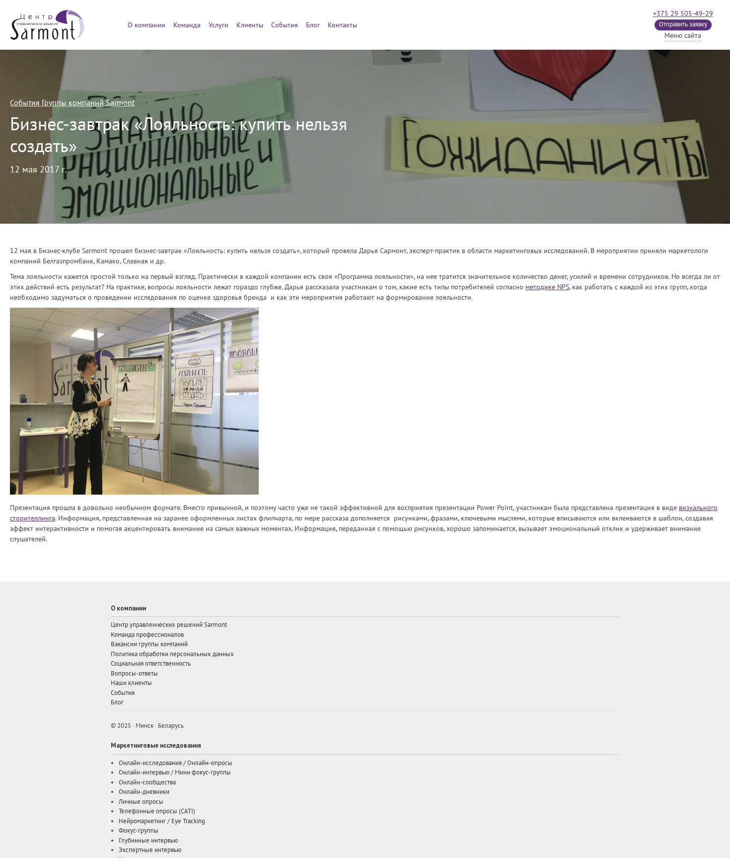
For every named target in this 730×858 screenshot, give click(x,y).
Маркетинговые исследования (156, 745)
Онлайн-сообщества (147, 782)
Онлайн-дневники (144, 792)
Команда (187, 25)
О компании (146, 25)
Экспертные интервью (150, 850)
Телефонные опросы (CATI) (157, 811)
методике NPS (547, 287)
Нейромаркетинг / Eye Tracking (162, 821)
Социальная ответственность (151, 664)
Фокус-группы (138, 831)
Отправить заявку (683, 24)
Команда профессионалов (147, 635)
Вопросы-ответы (134, 674)
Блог (313, 25)
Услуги (218, 25)
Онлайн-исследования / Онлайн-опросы (175, 763)
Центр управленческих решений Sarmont (169, 625)
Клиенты (249, 25)
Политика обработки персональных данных (172, 654)
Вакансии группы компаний (149, 644)
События (284, 25)
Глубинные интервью (148, 841)
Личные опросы (141, 802)
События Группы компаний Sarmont (72, 102)
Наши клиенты (131, 683)
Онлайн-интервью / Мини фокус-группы (175, 772)
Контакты (342, 25)
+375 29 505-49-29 (683, 13)
